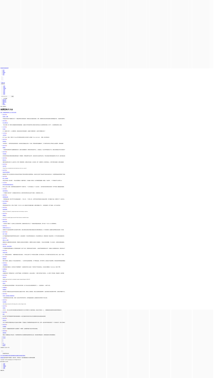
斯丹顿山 (4, 141)
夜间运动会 (5, 221)
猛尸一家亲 (5, 233)
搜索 (12, 96)
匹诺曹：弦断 (5, 116)
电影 (3, 71)
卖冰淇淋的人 (5, 190)
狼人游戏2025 (5, 122)
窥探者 (4, 147)
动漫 (3, 73)
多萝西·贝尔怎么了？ (7, 227)
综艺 (3, 74)
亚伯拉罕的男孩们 (6, 172)
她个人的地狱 (5, 178)
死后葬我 (4, 301)
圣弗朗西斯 (5, 112)
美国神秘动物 (5, 197)
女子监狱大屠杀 (13, 112)
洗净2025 (4, 277)
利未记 (4, 283)
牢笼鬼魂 (4, 153)
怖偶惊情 (4, 289)
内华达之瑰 (5, 252)
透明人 (8, 112)
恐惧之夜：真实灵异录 (7, 246)
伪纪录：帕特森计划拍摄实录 (8, 295)
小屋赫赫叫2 (5, 264)
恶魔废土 (4, 215)
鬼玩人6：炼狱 (5, 240)
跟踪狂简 (4, 258)
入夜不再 (4, 135)
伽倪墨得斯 (5, 209)
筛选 (1, 112)
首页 (3, 70)
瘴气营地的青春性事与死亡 (8, 184)
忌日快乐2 (5, 203)
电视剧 (4, 72)
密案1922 (4, 271)
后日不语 (4, 166)
